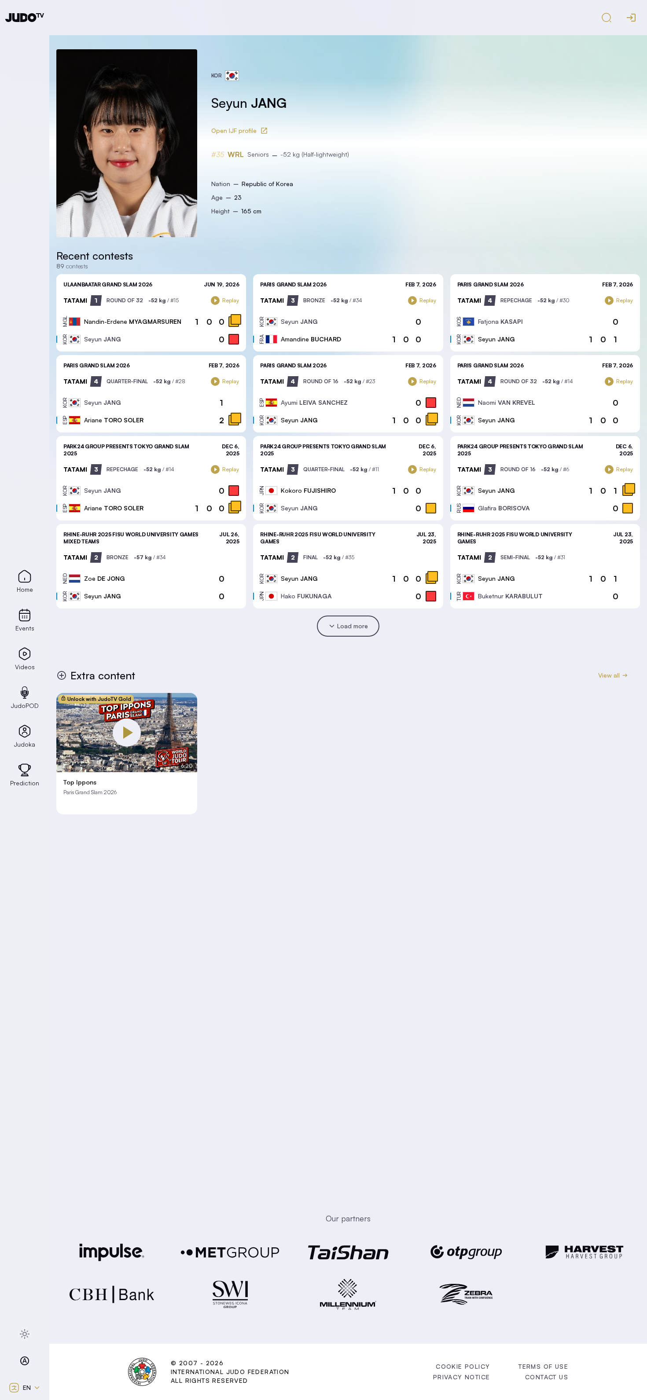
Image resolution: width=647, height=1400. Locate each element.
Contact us (546, 1377)
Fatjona (500, 321)
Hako (306, 596)
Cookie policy (463, 1366)
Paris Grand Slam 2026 (293, 284)
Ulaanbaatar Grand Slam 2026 (107, 284)
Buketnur (510, 596)
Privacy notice (461, 1377)
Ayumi (314, 402)
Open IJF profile (234, 130)
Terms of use (543, 1366)
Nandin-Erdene (132, 321)
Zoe (104, 578)
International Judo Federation (230, 1371)
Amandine (311, 339)
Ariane (113, 420)
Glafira (504, 508)
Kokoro (308, 490)
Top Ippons (79, 782)
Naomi (506, 402)
